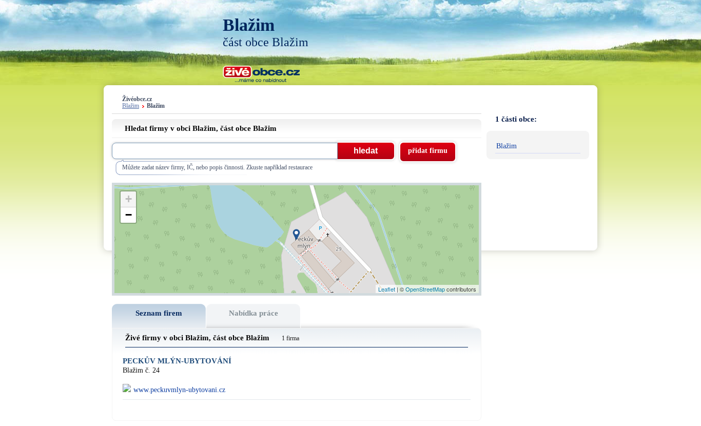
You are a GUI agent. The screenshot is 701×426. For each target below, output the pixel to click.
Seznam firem (158, 313)
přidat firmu (427, 150)
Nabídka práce (253, 313)
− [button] (128, 214)
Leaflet (386, 289)
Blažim (130, 106)
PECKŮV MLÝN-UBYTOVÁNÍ (177, 361)
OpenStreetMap (425, 289)
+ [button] (128, 198)
